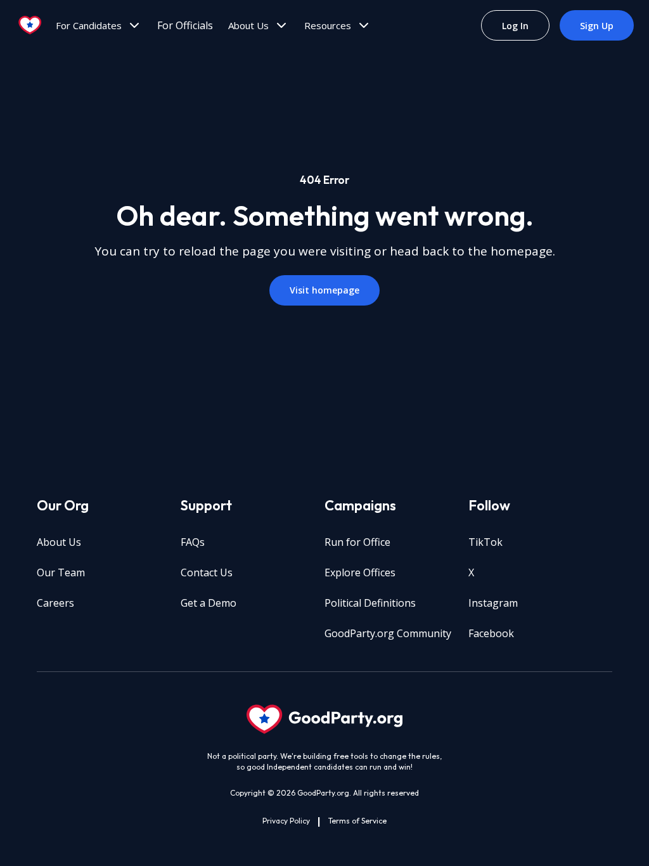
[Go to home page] (30, 25)
